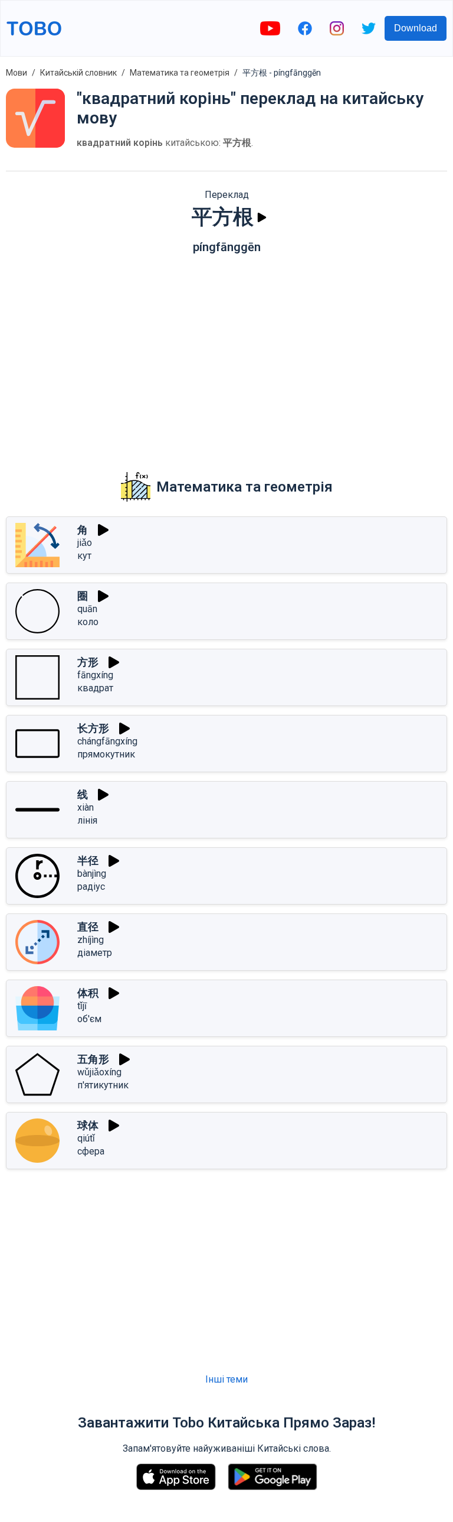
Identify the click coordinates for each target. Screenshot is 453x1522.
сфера (90, 1151)
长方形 (93, 728)
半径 (88, 860)
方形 (88, 662)
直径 (88, 927)
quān (87, 608)
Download (415, 28)
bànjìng (91, 873)
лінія (87, 820)
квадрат (95, 688)
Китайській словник (78, 72)
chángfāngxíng (107, 741)
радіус (91, 886)
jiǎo (84, 542)
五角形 (93, 1059)
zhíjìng (90, 939)
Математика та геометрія (179, 72)
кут (84, 555)
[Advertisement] (226, 354)
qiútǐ (86, 1138)
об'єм (89, 1019)
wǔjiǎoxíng (99, 1072)
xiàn (85, 807)
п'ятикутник (103, 1085)
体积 (88, 993)
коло (88, 621)
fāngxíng (95, 675)
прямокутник (106, 754)
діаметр (94, 952)
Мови (16, 72)
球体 (88, 1125)
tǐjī (82, 1006)
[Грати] (262, 217)
